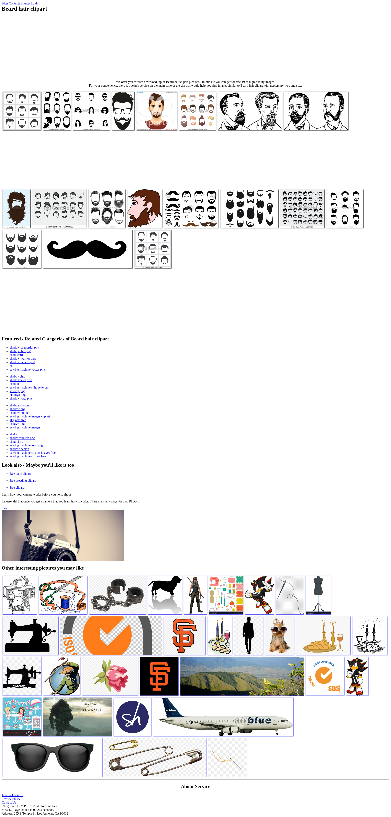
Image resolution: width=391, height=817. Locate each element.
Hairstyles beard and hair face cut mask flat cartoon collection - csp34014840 (197, 121)
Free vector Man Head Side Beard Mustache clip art (144, 220)
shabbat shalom (20, 405)
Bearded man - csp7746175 (12, 220)
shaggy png (17, 423)
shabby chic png (20, 351)
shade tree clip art (21, 380)
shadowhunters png (22, 438)
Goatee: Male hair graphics (19, 124)
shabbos (15, 383)
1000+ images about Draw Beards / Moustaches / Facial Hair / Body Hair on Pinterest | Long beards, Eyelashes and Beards (107, 216)
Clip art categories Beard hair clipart (65, 262)
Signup (25, 3)
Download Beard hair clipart (181, 222)
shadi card (16, 355)
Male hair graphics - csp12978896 (147, 261)
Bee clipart (17, 487)
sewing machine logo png (26, 445)
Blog (5, 3)
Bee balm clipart (20, 473)
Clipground (20, 805)
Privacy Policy (11, 798)
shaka (13, 434)
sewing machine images (25, 427)
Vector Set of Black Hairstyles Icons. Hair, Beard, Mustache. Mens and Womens (91, 121)
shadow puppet (19, 412)
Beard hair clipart (232, 222)
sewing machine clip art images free (33, 452)
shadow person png (22, 362)
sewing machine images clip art (30, 416)
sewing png (17, 391)
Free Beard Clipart (229, 124)
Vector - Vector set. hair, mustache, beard (57, 222)
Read (5, 508)
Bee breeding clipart (23, 480)
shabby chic (17, 376)
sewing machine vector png (27, 369)
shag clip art (17, 441)
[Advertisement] (195, 46)
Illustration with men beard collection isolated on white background (56, 119)
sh (11, 366)
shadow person (19, 449)
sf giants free (18, 420)
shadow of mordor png (24, 347)
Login (34, 3)
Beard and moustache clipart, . (119, 121)
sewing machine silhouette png (29, 387)
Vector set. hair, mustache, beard (300, 222)
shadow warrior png (23, 358)
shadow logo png (21, 398)
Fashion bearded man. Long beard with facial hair (343, 220)
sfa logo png (18, 394)
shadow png (17, 409)
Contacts (14, 3)
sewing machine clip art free (28, 456)
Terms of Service (12, 795)
